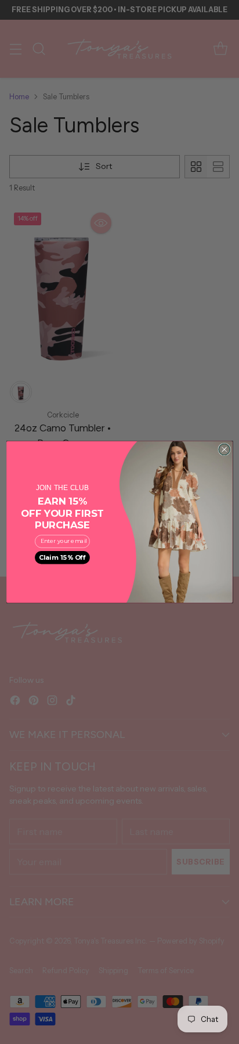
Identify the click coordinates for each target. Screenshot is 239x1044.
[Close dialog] (224, 449)
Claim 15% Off (62, 557)
